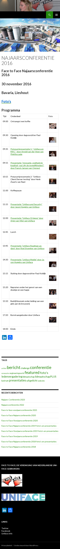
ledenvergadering (11, 376)
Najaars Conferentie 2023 (13, 399)
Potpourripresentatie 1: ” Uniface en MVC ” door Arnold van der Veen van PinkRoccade (27, 151)
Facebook (5, 531)
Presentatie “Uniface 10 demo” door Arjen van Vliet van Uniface (26, 219)
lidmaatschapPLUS (45, 376)
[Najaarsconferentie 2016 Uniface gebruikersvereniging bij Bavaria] (52, 126)
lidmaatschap (29, 377)
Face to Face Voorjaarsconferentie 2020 (19, 420)
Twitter (4, 528)
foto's (44, 373)
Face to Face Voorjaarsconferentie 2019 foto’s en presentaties (29, 431)
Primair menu (56, 14)
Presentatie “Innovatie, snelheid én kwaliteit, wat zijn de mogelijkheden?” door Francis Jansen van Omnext (27, 165)
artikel (3, 368)
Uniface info (6, 533)
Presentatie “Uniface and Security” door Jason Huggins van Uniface (26, 205)
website (41, 381)
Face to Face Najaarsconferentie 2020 (18, 415)
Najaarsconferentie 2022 (12, 405)
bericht (13, 367)
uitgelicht (32, 380)
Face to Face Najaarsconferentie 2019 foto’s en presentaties (29, 426)
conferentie (40, 367)
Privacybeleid (6, 545)
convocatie (5, 373)
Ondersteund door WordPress (26, 545)
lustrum (5, 380)
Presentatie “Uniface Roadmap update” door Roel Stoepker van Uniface (27, 247)
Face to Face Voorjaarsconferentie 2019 (19, 436)
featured (32, 372)
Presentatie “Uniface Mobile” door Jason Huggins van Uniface (27, 260)
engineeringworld (16, 373)
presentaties (17, 380)
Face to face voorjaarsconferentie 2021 (19, 410)
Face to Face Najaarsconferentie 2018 (18, 447)
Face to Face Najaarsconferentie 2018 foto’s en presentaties (29, 441)
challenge (25, 368)
